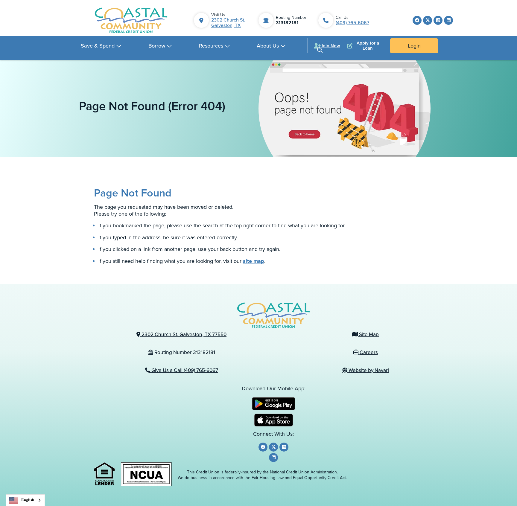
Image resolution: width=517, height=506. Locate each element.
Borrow (156, 46)
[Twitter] (427, 20)
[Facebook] (417, 20)
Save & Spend (98, 46)
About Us (268, 46)
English (27, 500)
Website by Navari (368, 370)
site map (253, 261)
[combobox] (25, 500)
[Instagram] (438, 20)
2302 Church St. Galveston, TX (228, 22)
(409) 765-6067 (352, 22)
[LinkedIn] (448, 20)
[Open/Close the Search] (319, 50)
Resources (211, 46)
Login (414, 46)
